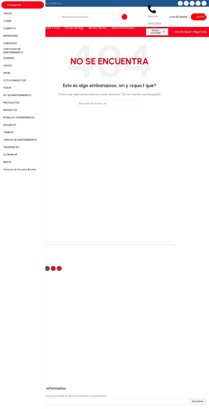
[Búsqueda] (124, 17)
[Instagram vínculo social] (192, 3)
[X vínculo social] (186, 3)
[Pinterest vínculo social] (204, 3)
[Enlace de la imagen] (93, 253)
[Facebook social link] (180, 3)
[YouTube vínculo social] (198, 3)
